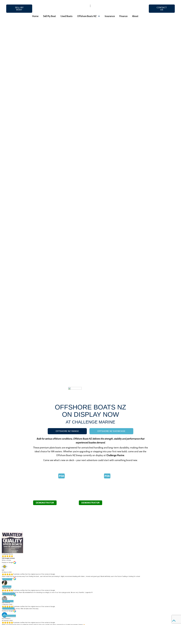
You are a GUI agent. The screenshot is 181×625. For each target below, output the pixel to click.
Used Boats (66, 16)
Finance (123, 16)
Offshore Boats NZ (86, 16)
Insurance (110, 16)
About (135, 16)
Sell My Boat (49, 16)
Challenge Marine (115, 455)
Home (35, 16)
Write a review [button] (6, 560)
